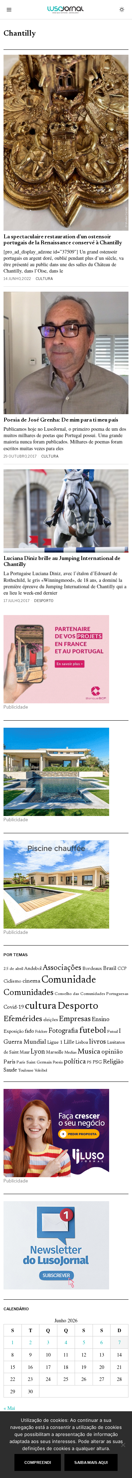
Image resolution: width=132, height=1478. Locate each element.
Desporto (44, 600)
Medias (70, 1053)
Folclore (41, 1032)
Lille (69, 1042)
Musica (88, 1051)
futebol (92, 1030)
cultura (40, 1006)
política (75, 1062)
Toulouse (25, 1070)
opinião (112, 1052)
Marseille (54, 1052)
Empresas (75, 1019)
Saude (10, 1070)
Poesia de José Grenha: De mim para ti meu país (61, 420)
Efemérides (23, 1019)
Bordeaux (92, 968)
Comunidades (29, 993)
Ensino (100, 1020)
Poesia (58, 1063)
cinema (31, 981)
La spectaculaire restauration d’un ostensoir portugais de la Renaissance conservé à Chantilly (63, 240)
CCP (122, 969)
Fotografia (63, 1031)
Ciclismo (12, 981)
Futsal (112, 1032)
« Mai (9, 1408)
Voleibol (40, 1071)
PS (89, 1063)
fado (29, 1031)
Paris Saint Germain (34, 1062)
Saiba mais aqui (91, 1462)
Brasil (110, 968)
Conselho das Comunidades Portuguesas (91, 994)
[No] (123, 1444)
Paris (9, 1062)
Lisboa (81, 1043)
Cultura (44, 278)
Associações (62, 968)
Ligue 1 (55, 1042)
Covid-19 (14, 1007)
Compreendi (37, 1462)
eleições (50, 1020)
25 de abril (13, 969)
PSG (97, 1062)
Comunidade (69, 980)
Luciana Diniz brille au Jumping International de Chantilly (62, 561)
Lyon (38, 1052)
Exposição (14, 1031)
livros (97, 1042)
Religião (113, 1062)
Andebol (33, 968)
